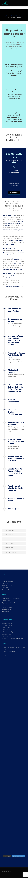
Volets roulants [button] (9, 534)
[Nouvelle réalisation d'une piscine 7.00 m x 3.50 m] (14, 711)
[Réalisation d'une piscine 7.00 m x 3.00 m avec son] (14, 805)
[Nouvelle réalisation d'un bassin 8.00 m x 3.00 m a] (14, 754)
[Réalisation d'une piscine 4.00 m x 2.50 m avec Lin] (14, 765)
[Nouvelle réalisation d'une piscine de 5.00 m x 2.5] (14, 722)
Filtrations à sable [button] (10, 543)
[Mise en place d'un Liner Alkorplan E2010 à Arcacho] (14, 849)
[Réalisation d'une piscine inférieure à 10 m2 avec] (14, 840)
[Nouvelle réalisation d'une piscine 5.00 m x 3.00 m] (14, 676)
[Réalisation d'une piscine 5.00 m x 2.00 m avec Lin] (14, 666)
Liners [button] (6, 539)
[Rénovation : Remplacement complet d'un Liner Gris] (14, 787)
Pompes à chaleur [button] (10, 530)
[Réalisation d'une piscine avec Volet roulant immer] (14, 685)
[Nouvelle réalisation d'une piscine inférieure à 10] (14, 743)
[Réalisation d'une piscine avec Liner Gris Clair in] (14, 820)
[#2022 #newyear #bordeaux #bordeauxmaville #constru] (14, 813)
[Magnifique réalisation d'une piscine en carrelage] (14, 701)
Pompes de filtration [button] (10, 552)
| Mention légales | (8, 871)
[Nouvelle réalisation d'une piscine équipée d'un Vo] (14, 732)
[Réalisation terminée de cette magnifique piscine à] (14, 830)
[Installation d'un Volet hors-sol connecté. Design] (14, 776)
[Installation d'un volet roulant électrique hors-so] (14, 796)
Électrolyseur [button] (9, 548)
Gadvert (3, 871)
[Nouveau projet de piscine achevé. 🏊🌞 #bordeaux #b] (14, 693)
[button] (23, 3)
